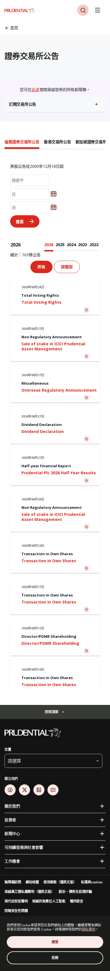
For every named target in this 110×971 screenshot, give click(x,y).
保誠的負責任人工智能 (48, 901)
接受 (55, 942)
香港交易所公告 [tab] (57, 141)
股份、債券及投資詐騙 (75, 891)
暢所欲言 (76, 901)
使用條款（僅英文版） (60, 882)
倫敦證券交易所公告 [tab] (22, 141)
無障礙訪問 (13, 882)
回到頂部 (51, 711)
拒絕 (55, 957)
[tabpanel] (55, 420)
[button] (83, 10)
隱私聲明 (88, 929)
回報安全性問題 (16, 910)
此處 (35, 89)
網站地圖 (32, 882)
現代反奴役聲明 (16, 901)
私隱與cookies (92, 882)
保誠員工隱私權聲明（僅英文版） (29, 891)
